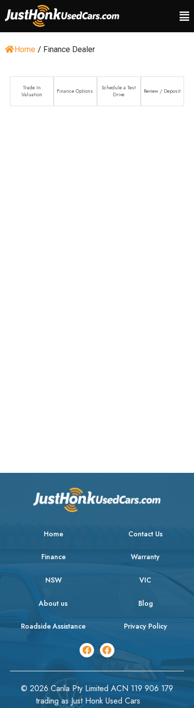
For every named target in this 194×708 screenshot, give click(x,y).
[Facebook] (87, 650)
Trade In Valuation (31, 91)
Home (24, 49)
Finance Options (75, 91)
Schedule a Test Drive (118, 91)
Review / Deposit (162, 91)
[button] (184, 16)
